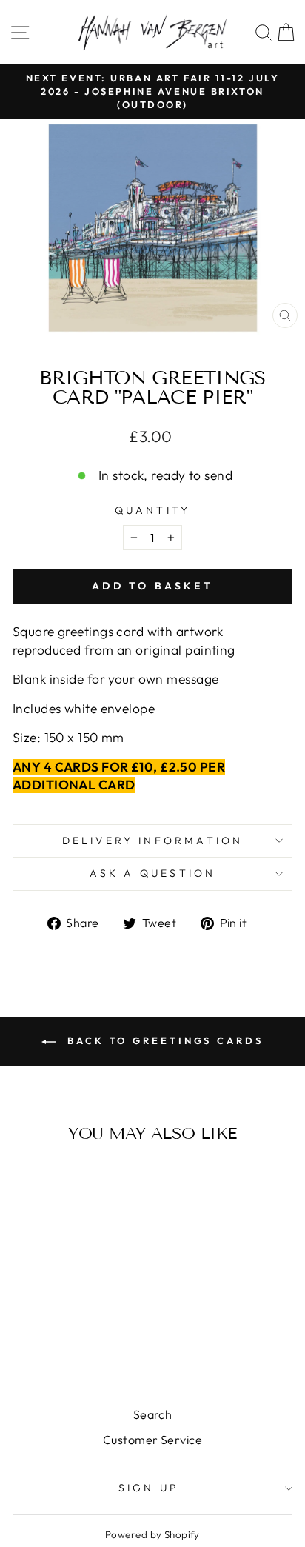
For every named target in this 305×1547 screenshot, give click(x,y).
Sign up (148, 1487)
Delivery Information (153, 840)
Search (152, 1414)
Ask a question (153, 873)
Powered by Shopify (152, 1534)
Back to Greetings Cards (163, 1040)
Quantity (153, 510)
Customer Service (152, 1439)
